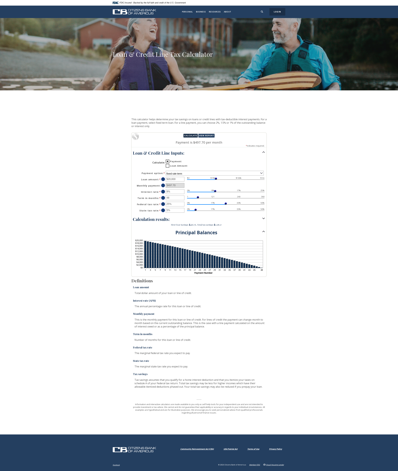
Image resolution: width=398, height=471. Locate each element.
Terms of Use (253, 449)
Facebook (116, 465)
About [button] (227, 11)
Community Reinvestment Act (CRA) (197, 449)
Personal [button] (187, 11)
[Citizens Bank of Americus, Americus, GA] (134, 11)
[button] (199, 153)
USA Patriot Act (231, 449)
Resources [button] (215, 11)
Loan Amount (178, 165)
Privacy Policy (275, 449)
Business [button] (201, 11)
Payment (176, 161)
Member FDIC (254, 465)
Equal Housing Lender (275, 465)
